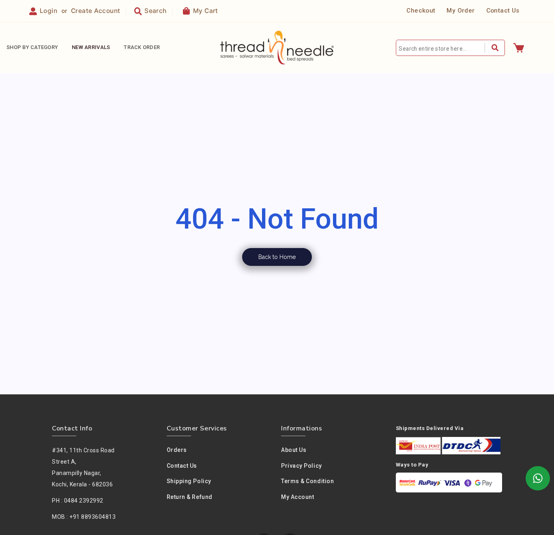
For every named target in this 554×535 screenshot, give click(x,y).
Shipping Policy (189, 481)
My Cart (205, 11)
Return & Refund (190, 497)
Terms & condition (307, 481)
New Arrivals (91, 47)
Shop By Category (32, 47)
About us (293, 450)
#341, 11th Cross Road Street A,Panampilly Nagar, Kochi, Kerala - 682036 (83, 467)
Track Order (142, 47)
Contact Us (503, 10)
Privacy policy (301, 465)
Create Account (95, 11)
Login (48, 11)
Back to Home (277, 257)
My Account (297, 497)
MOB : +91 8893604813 (84, 517)
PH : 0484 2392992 (77, 500)
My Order (461, 10)
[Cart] (519, 48)
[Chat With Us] (538, 478)
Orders (177, 450)
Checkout (420, 10)
